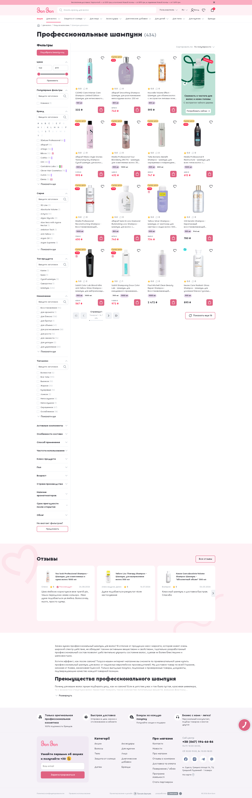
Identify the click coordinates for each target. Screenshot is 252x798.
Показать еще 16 (202, 315)
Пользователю (167, 10)
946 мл (196, 231)
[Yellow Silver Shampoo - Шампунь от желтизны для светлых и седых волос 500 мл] (162, 213)
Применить (52, 81)
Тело (97, 753)
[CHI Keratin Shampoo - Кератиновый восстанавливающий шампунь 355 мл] (198, 213)
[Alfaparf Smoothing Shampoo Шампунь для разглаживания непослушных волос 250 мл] (126, 84)
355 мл (187, 231)
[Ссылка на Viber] (211, 759)
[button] (213, 593)
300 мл (79, 167)
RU (183, 10)
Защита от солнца (73, 19)
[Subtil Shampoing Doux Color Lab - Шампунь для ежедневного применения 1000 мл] (126, 277)
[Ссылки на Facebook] (185, 759)
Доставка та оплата (164, 763)
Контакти (158, 743)
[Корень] (38, 25)
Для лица (94, 19)
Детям (98, 767)
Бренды (211, 19)
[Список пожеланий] (102, 58)
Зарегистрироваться (63, 775)
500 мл (152, 231)
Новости (157, 748)
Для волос (51, 19)
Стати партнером (163, 782)
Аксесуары (127, 743)
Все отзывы (205, 559)
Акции (40, 19)
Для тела (177, 19)
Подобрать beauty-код (52, 52)
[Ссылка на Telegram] (203, 759)
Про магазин (160, 753)
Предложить (52, 529)
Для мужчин (195, 19)
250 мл (115, 103)
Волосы (98, 748)
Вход (196, 10)
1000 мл (124, 167)
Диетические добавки (137, 19)
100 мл (79, 103)
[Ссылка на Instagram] (194, 759)
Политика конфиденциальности (50, 793)
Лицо (124, 753)
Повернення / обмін (164, 769)
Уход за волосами (61, 25)
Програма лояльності (158, 775)
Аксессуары (112, 19)
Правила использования (79, 793)
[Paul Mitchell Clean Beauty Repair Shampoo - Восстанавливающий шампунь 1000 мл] (162, 277)
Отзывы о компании (164, 759)
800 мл (160, 167)
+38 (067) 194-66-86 (197, 741)
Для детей (160, 19)
